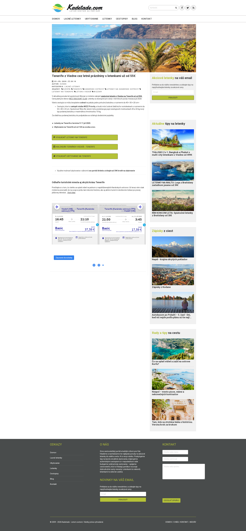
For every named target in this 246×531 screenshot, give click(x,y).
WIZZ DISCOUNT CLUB (78, 99)
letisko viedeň (83, 92)
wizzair (98, 92)
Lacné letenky (72, 18)
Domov (56, 18)
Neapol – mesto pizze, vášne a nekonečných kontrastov (168, 393)
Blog (134, 18)
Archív (193, 522)
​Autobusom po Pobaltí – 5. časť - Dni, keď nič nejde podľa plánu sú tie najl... (171, 316)
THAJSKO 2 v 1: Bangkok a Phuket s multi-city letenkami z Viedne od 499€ (172, 153)
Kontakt (146, 18)
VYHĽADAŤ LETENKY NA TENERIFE (71, 137)
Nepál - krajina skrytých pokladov (169, 259)
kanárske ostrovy (94, 89)
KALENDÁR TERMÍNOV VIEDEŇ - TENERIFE (75, 147)
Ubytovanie (91, 18)
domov (169, 522)
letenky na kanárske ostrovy (122, 89)
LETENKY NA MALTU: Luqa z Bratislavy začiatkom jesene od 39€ (172, 183)
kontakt (184, 522)
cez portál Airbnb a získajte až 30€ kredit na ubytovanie (112, 171)
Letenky (107, 18)
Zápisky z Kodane (161, 287)
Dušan (63, 84)
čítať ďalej (71, 193)
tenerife (77, 89)
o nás (176, 522)
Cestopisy (122, 18)
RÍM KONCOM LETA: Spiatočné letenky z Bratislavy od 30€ (172, 214)
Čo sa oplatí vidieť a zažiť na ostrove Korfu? (171, 362)
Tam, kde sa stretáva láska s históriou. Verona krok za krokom (172, 423)
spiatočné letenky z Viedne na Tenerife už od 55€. (121, 96)
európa (67, 89)
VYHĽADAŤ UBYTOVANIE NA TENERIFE (73, 156)
